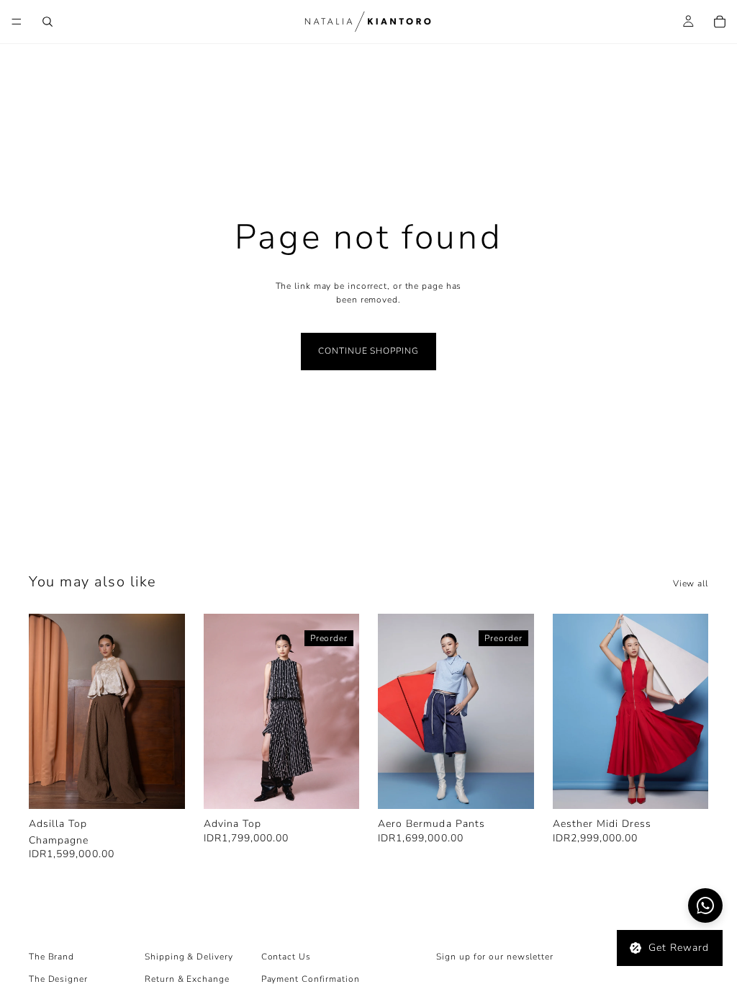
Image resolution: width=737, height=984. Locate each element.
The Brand (51, 956)
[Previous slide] (44, 712)
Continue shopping (368, 351)
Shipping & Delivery (188, 956)
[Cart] (720, 21)
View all (690, 583)
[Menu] (16, 21)
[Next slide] (169, 712)
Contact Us (286, 956)
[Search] (47, 21)
